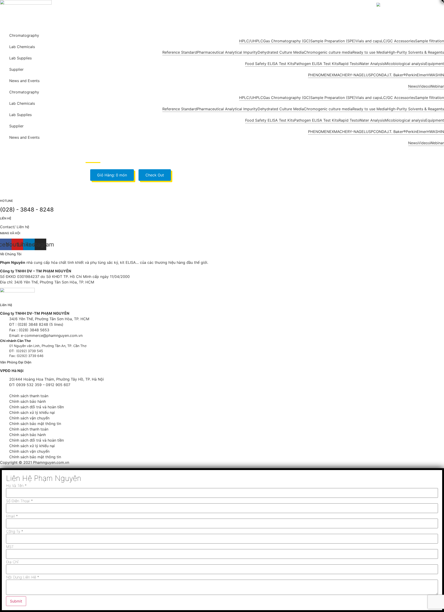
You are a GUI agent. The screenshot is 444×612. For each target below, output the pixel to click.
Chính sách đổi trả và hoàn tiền (36, 407)
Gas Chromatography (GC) (286, 41)
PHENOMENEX (321, 75)
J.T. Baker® (396, 75)
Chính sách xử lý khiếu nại (32, 412)
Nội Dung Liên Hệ (22, 577)
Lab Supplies (20, 58)
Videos (424, 86)
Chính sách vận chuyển (29, 418)
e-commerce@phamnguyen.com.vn (51, 335)
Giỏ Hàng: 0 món (112, 175)
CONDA (380, 75)
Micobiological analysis (405, 63)
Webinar (437, 86)
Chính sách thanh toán (28, 396)
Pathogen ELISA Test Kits (316, 63)
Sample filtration (429, 41)
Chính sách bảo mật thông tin (35, 423)
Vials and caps (368, 41)
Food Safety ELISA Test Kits (269, 63)
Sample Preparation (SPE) (333, 41)
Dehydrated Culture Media (281, 52)
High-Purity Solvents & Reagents (415, 52)
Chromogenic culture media (328, 52)
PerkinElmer (416, 75)
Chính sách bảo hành (27, 401)
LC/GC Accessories (398, 41)
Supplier (16, 69)
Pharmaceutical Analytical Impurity (227, 52)
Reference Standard (179, 52)
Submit (16, 601)
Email (12, 516)
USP (369, 75)
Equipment (434, 63)
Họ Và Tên (16, 485)
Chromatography (24, 35)
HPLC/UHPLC (251, 41)
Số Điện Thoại (19, 501)
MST (10, 546)
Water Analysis (372, 63)
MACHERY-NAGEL (350, 75)
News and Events (24, 80)
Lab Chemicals (22, 46)
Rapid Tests (349, 63)
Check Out (154, 175)
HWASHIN (435, 75)
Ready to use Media (369, 52)
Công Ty (14, 531)
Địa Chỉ (12, 562)
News (413, 86)
